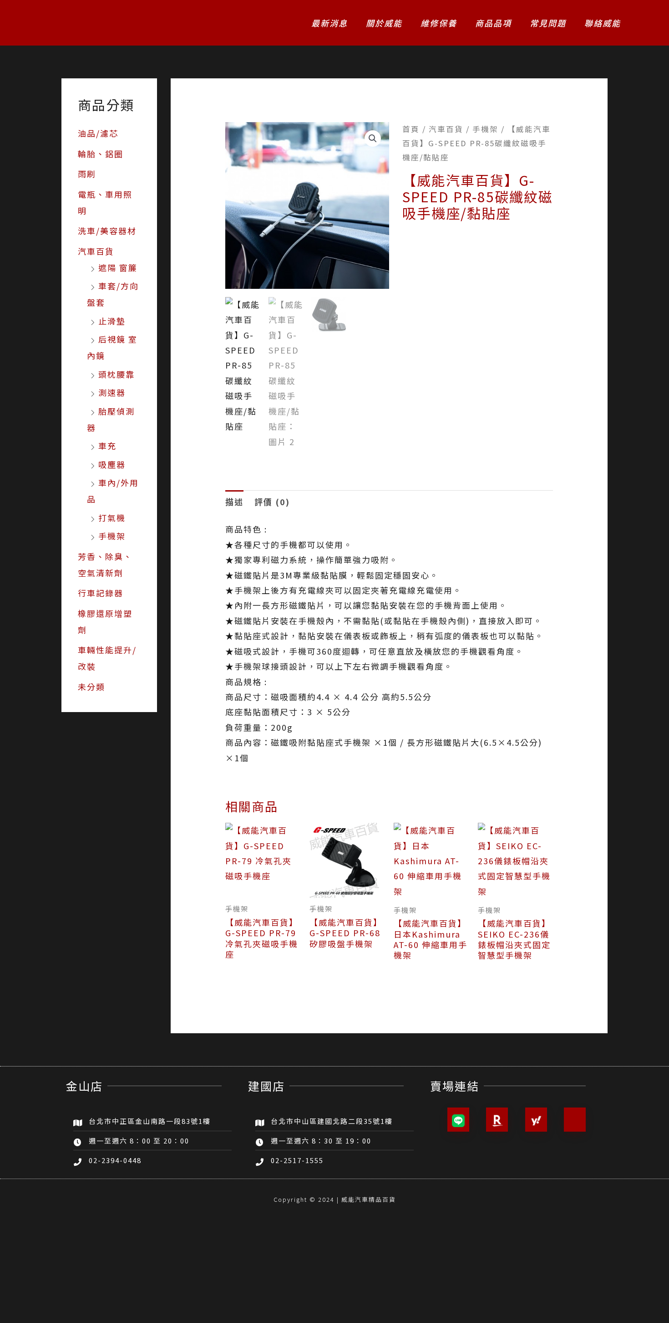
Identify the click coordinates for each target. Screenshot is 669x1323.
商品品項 (493, 23)
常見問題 (548, 23)
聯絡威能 (602, 23)
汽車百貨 (96, 251)
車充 (107, 445)
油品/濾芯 (98, 133)
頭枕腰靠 (116, 374)
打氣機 (112, 517)
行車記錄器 (100, 593)
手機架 (112, 536)
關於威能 (384, 23)
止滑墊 (112, 321)
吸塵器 (112, 464)
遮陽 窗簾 (117, 267)
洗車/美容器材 (107, 230)
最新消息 (329, 23)
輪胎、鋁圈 (100, 153)
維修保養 (439, 23)
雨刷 (87, 173)
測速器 (112, 392)
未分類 (91, 686)
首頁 (411, 128)
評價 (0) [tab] (272, 502)
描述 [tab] (234, 502)
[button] (373, 138)
